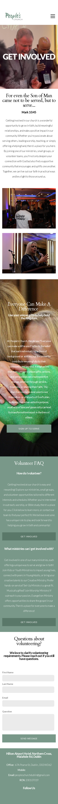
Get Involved (29, 536)
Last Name (7, 684)
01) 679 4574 (33, 770)
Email (5, 697)
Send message (29, 738)
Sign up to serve (29, 428)
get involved (29, 622)
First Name (8, 672)
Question (7, 711)
